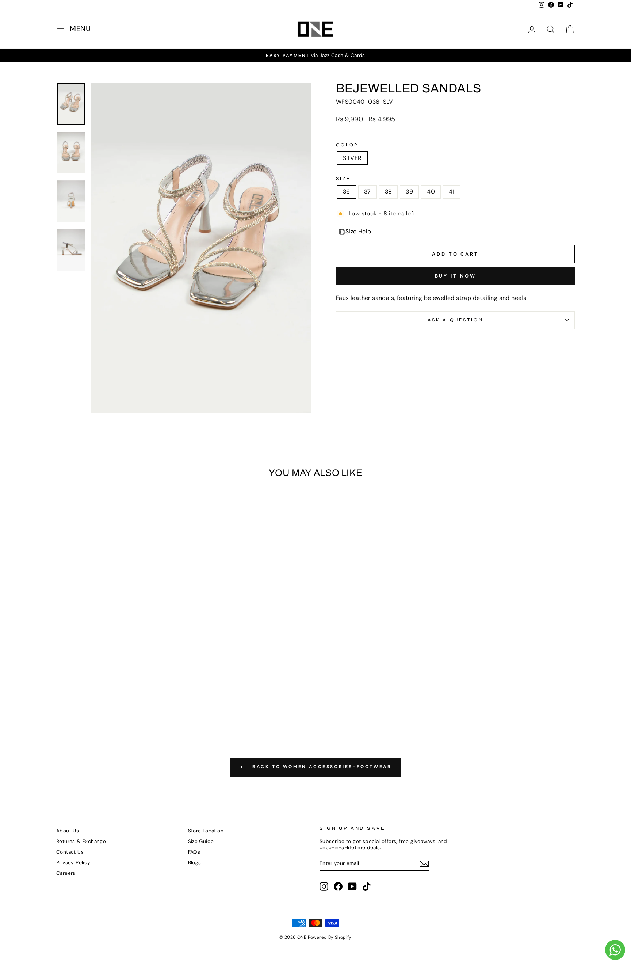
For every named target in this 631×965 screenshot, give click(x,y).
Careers (66, 873)
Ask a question (455, 320)
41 (452, 191)
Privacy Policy (73, 862)
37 (367, 191)
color (347, 145)
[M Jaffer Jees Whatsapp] (615, 950)
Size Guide (201, 841)
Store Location (206, 831)
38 (388, 191)
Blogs (194, 862)
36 (346, 191)
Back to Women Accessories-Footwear (320, 767)
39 (409, 191)
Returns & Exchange (81, 841)
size (343, 179)
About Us (67, 831)
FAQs (194, 852)
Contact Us (70, 852)
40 (431, 191)
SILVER (352, 158)
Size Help (358, 231)
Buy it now (455, 276)
